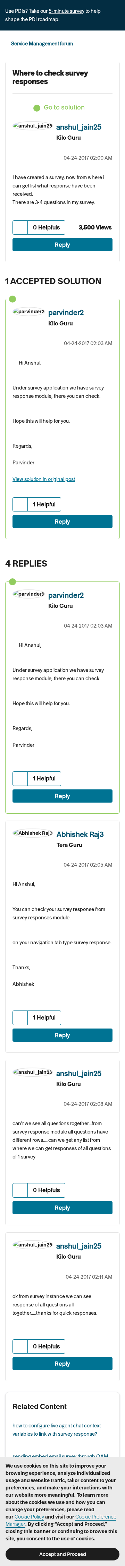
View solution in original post (43, 479)
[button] (20, 227)
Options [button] (115, 44)
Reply (62, 244)
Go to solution (64, 107)
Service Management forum (42, 44)
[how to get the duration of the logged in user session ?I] (99, 561)
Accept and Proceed (62, 1554)
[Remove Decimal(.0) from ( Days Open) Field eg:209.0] (113, 561)
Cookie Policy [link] (29, 1517)
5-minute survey (66, 11)
